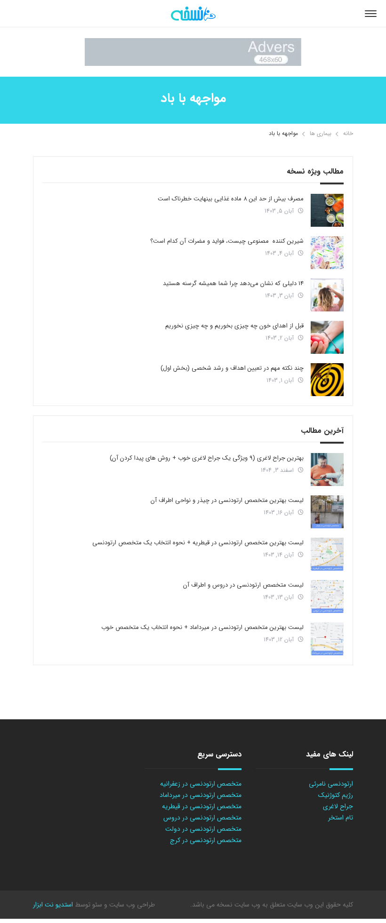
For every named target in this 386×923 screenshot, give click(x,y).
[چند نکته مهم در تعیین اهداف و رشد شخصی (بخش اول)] (327, 379)
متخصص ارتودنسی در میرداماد (200, 795)
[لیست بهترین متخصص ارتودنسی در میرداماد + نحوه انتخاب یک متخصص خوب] (327, 638)
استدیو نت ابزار (53, 904)
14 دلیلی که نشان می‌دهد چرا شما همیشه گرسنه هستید (233, 283)
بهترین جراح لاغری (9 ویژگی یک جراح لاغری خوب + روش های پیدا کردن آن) (207, 458)
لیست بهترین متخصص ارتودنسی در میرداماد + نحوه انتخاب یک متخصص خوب (202, 627)
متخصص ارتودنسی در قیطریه (201, 806)
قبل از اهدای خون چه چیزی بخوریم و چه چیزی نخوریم (234, 326)
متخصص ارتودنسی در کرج (205, 840)
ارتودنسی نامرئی (331, 784)
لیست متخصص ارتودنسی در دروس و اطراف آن (243, 585)
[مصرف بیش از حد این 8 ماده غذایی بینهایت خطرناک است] (327, 210)
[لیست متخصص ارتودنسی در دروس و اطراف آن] (327, 596)
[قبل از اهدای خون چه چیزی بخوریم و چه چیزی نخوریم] (327, 337)
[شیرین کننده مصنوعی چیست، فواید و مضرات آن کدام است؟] (327, 252)
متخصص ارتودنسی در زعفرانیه (200, 784)
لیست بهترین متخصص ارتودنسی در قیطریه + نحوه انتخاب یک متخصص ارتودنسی (198, 543)
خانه (348, 133)
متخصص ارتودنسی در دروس (202, 817)
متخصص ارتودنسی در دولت (203, 829)
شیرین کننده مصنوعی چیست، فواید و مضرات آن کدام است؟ (227, 241)
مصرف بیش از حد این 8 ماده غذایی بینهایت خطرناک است (231, 199)
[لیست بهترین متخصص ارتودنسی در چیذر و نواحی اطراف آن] (327, 511)
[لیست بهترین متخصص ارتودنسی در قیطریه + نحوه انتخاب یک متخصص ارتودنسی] (327, 554)
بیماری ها (320, 133)
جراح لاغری (338, 806)
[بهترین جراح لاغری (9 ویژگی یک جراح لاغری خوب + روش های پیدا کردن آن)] (327, 469)
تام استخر (340, 817)
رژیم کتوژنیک (335, 795)
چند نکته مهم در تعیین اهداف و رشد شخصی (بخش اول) (232, 368)
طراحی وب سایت (131, 904)
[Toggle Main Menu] (371, 13)
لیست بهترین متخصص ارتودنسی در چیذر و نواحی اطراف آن (227, 500)
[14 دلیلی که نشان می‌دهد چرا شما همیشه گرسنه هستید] (327, 294)
